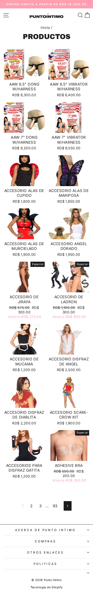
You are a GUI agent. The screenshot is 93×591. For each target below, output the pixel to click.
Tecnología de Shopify (46, 587)
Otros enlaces (45, 552)
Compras (45, 541)
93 (55, 506)
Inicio (45, 27)
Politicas (45, 564)
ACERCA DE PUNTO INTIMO (45, 530)
